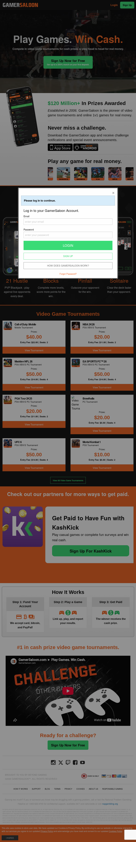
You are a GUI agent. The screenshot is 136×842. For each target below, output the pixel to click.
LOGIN (68, 245)
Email (26, 216)
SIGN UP (68, 256)
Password (29, 229)
